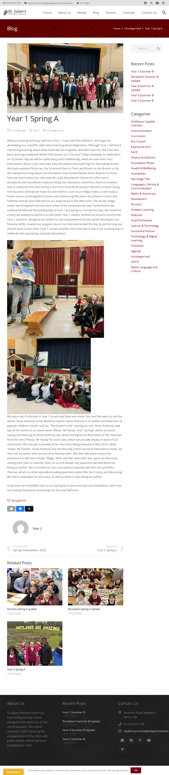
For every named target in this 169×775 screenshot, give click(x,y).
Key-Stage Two (140, 179)
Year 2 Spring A (16, 669)
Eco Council (138, 141)
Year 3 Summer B (142, 71)
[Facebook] (145, 3)
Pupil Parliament (141, 220)
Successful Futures (143, 231)
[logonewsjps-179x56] (15, 12)
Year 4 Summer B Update (79, 730)
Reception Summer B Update (81, 721)
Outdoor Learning (142, 210)
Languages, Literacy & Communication (145, 186)
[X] (151, 3)
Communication (141, 131)
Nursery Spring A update (22, 609)
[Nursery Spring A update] (34, 586)
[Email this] (11, 509)
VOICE (135, 262)
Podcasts (136, 215)
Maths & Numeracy (143, 193)
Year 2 (36, 130)
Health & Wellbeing (143, 168)
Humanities (138, 173)
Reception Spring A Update (84, 609)
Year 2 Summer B (142, 100)
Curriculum (138, 136)
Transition (137, 246)
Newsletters (139, 199)
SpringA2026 (18, 500)
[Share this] (20, 509)
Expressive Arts (141, 147)
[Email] (122, 740)
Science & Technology (145, 226)
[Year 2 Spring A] (34, 643)
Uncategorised (55, 130)
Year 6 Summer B (142, 95)
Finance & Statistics (143, 157)
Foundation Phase (142, 163)
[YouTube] (157, 3)
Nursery (136, 204)
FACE (134, 152)
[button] (164, 12)
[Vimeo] (163, 3)
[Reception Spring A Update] (95, 586)
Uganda (136, 251)
